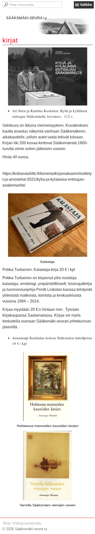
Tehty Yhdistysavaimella (21, 523)
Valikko (86, 4)
